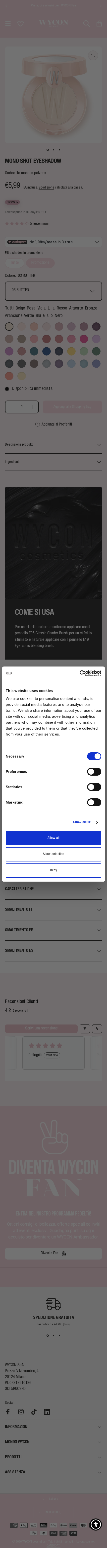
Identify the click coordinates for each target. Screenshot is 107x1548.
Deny (53, 870)
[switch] (94, 772)
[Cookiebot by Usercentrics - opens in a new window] (79, 673)
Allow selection (53, 854)
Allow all (53, 838)
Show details (82, 822)
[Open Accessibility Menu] (96, 1524)
